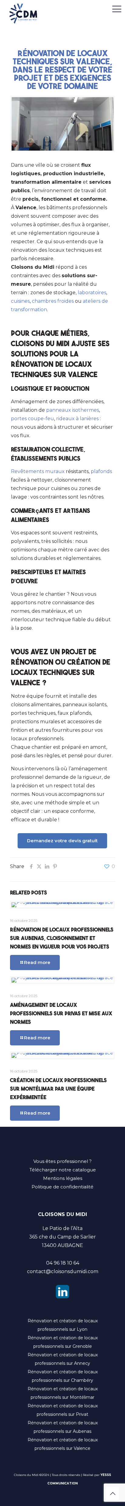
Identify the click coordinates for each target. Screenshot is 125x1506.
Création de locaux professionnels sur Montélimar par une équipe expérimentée (58, 1088)
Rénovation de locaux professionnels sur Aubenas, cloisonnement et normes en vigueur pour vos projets (61, 937)
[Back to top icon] (112, 1493)
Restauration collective (47, 448)
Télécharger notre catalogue (62, 1170)
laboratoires (92, 292)
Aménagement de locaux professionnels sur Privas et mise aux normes (61, 1012)
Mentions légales (62, 1178)
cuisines (20, 301)
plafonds (101, 471)
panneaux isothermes (72, 410)
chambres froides (53, 301)
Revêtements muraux (38, 471)
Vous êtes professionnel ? (62, 1161)
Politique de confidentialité (62, 1187)
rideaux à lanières (77, 418)
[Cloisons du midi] (23, 17)
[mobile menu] (117, 9)
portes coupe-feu (32, 418)
